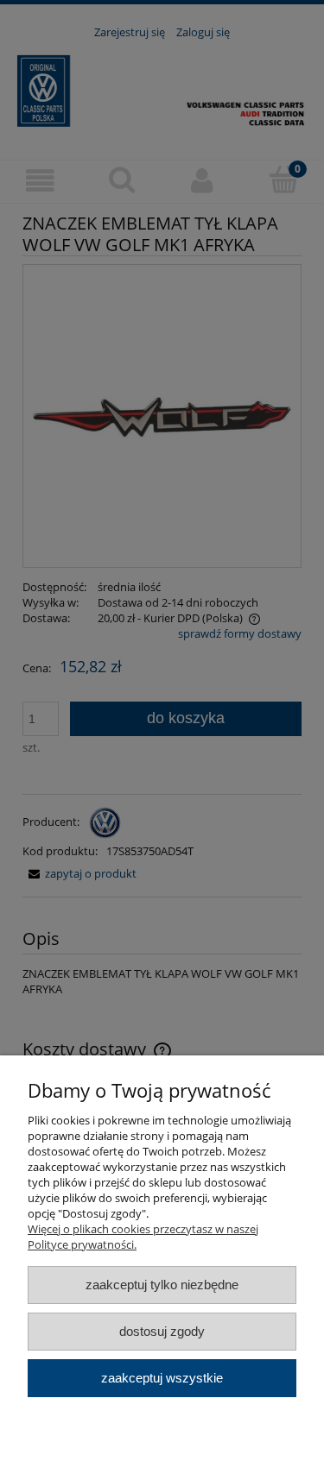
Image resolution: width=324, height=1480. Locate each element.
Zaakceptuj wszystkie (162, 1377)
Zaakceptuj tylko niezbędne (162, 1284)
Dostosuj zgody (162, 1331)
